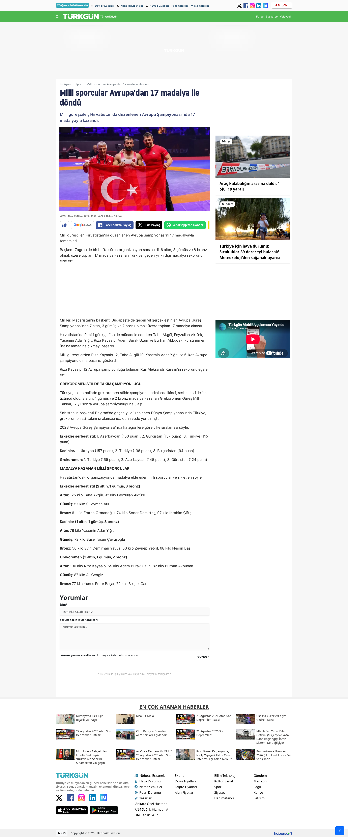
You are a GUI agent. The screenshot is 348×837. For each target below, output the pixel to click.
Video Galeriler (200, 6)
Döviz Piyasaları (104, 6)
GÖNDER (203, 657)
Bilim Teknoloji (225, 775)
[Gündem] (252, 219)
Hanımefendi (224, 798)
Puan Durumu (150, 792)
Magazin (260, 781)
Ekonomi (181, 775)
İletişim (259, 798)
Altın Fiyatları (184, 792)
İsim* (63, 605)
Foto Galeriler (180, 6)
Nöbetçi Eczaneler (132, 6)
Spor (79, 84)
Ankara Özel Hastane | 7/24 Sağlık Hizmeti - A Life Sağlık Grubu (152, 809)
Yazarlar (145, 798)
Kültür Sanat (223, 781)
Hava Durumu (150, 781)
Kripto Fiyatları (186, 787)
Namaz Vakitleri (159, 6)
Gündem (260, 775)
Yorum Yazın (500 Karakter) (79, 620)
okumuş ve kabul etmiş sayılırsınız (101, 655)
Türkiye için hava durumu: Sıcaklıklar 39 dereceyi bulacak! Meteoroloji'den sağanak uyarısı (250, 252)
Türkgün (65, 84)
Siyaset (219, 792)
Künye (258, 792)
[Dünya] (252, 156)
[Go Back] (339, 830)
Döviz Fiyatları (185, 781)
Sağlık (258, 787)
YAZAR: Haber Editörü (110, 216)
